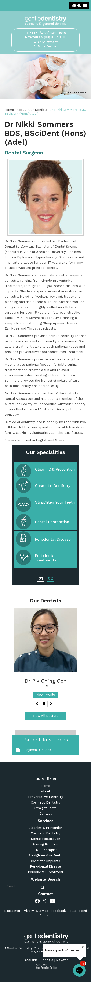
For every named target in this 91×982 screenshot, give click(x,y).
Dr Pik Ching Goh (46, 681)
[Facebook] (37, 901)
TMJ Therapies (45, 850)
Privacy (28, 911)
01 (41, 578)
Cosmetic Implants (45, 861)
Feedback (58, 911)
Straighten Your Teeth (55, 502)
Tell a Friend (77, 911)
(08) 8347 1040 (54, 33)
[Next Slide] (51, 703)
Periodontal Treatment (45, 872)
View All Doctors (45, 716)
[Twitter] (45, 901)
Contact (46, 813)
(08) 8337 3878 (55, 37)
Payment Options (37, 750)
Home (9, 110)
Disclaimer (12, 911)
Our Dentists (38, 110)
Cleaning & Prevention (55, 469)
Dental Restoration (52, 522)
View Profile (45, 695)
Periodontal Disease (53, 539)
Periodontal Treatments (46, 557)
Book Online (47, 46)
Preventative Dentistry (45, 797)
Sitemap (42, 911)
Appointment (47, 42)
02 (50, 578)
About (22, 110)
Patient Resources (45, 740)
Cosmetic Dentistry (52, 485)
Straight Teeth (45, 808)
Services (45, 820)
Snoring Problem (45, 844)
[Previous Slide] (36, 703)
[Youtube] (52, 901)
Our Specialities (45, 452)
